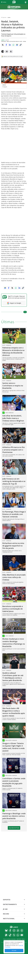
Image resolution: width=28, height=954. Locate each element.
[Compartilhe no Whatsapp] (13, 45)
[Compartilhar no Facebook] (6, 45)
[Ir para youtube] (21, 935)
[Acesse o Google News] (17, 45)
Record (6, 914)
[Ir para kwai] (18, 930)
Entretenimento (10, 904)
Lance (9, 17)
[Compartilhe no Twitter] (3, 45)
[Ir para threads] (21, 930)
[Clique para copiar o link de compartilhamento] (21, 45)
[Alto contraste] (2, 51)
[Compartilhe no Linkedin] (10, 45)
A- (11, 51)
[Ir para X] (14, 935)
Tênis (25, 312)
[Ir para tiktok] (10, 935)
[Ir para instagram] (14, 930)
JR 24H (5, 909)
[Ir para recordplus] (6, 935)
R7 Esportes (3, 17)
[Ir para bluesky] (6, 930)
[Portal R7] (14, 2)
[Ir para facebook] (10, 930)
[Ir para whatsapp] (18, 935)
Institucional (9, 919)
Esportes (6, 900)
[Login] (25, 2)
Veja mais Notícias (14, 828)
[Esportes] (14, 6)
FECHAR (14, 950)
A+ (7, 51)
